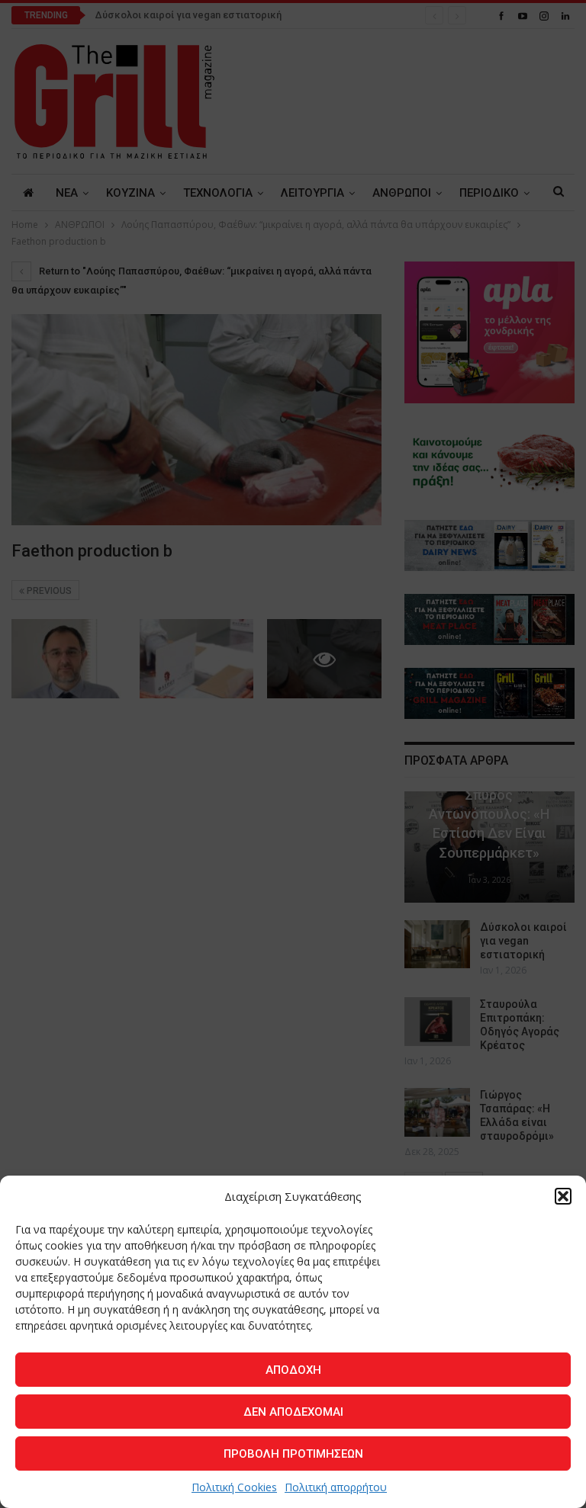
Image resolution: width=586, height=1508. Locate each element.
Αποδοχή (293, 1370)
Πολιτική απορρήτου (336, 1487)
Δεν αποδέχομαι (293, 1412)
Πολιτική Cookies (234, 1487)
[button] (563, 1196)
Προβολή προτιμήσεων (293, 1454)
